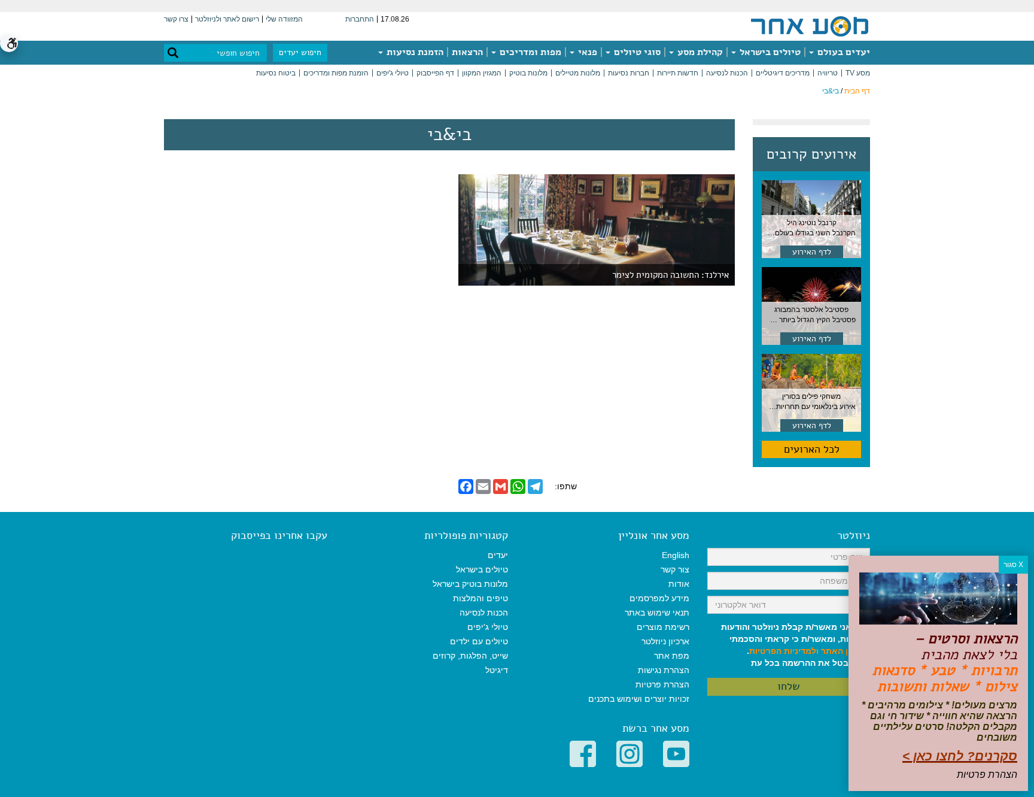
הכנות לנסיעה (727, 73)
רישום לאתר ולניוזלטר (227, 19)
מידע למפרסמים (659, 598)
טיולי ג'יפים (392, 73)
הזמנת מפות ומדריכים (336, 73)
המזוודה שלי (284, 19)
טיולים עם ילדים (479, 641)
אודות (678, 584)
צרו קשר (176, 19)
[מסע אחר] (809, 26)
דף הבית (857, 91)
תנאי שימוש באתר (657, 612)
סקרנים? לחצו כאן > (959, 756)
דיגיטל (496, 670)
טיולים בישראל (769, 52)
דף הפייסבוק (435, 73)
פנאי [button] (586, 52)
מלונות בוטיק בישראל (470, 584)
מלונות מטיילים (577, 73)
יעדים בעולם (842, 52)
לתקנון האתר (845, 651)
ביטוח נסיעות (276, 73)
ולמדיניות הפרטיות (784, 651)
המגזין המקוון (481, 73)
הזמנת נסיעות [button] (413, 52)
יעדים (498, 555)
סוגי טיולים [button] (636, 52)
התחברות (359, 19)
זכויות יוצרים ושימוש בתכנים (638, 699)
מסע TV (858, 73)
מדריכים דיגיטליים (783, 73)
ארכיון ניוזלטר (665, 641)
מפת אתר (671, 655)
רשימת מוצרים (663, 627)
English (675, 555)
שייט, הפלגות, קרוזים (470, 655)
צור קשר (675, 569)
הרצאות (467, 52)
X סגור (1013, 564)
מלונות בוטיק (528, 73)
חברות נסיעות (628, 73)
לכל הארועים (812, 449)
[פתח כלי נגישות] (9, 43)
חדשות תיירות (677, 73)
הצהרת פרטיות (662, 684)
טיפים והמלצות (480, 598)
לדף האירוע (811, 251)
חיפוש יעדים (300, 52)
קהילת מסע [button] (699, 52)
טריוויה (827, 73)
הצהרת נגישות (663, 670)
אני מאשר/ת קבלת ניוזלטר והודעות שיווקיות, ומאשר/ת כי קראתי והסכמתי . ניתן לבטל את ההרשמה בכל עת (795, 645)
